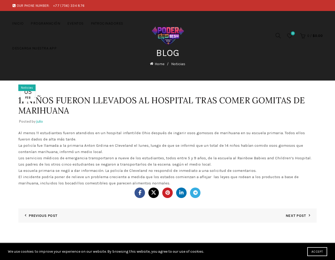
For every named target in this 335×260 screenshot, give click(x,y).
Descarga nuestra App (34, 48)
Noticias (178, 64)
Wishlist (293, 33)
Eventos (75, 23)
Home (159, 64)
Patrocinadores (107, 23)
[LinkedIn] (181, 193)
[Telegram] (195, 193)
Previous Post (43, 215)
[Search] (278, 35)
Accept (317, 251)
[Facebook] (140, 193)
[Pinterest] (167, 193)
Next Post (296, 215)
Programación (45, 23)
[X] (153, 193)
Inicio (18, 23)
